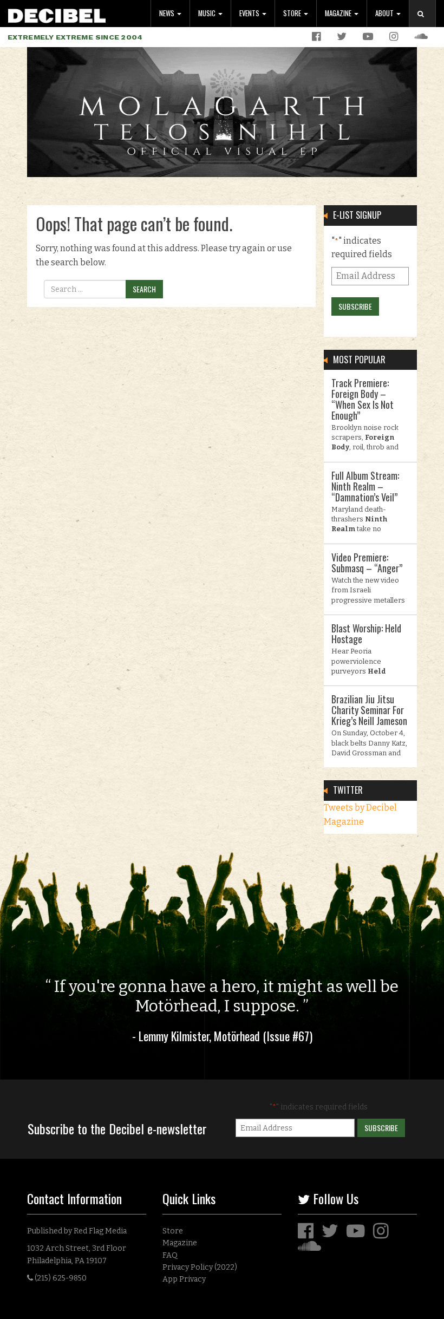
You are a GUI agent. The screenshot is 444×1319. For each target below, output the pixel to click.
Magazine (339, 13)
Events (250, 13)
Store (293, 13)
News (167, 13)
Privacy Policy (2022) (199, 1267)
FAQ (170, 1255)
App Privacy (184, 1279)
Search (426, 24)
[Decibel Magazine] (57, 14)
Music (207, 13)
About (385, 13)
